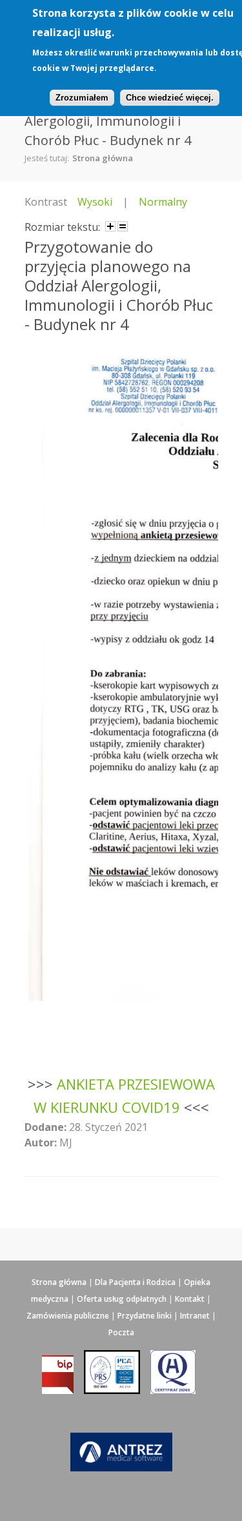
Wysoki (94, 202)
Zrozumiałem (81, 98)
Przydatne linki (144, 1315)
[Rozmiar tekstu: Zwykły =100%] (122, 226)
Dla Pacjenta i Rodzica (135, 1282)
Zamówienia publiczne (67, 1315)
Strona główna (102, 158)
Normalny (163, 202)
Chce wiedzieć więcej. (170, 98)
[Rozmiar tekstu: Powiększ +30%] (110, 226)
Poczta (121, 1332)
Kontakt (190, 1298)
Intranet (195, 1315)
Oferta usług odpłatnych (121, 1298)
